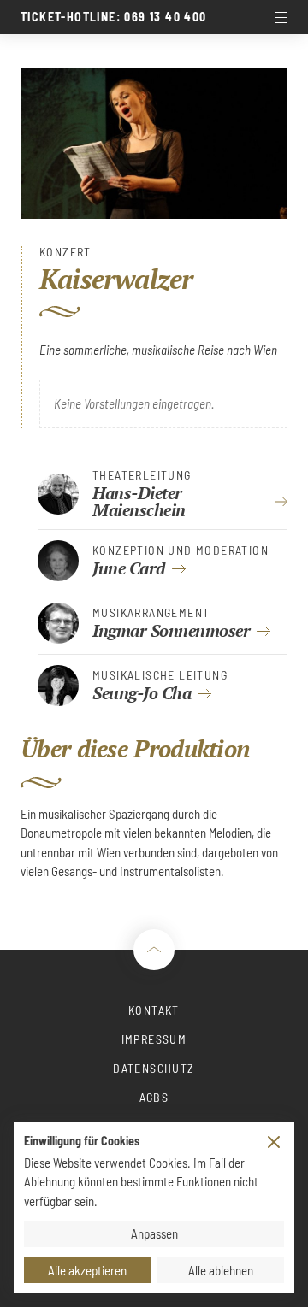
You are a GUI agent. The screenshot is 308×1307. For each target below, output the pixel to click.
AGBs (154, 1097)
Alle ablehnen (220, 1270)
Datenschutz (153, 1068)
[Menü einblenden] (280, 17)
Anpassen (154, 1233)
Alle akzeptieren (87, 1270)
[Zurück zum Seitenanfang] (154, 949)
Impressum (154, 1039)
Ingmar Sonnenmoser (171, 630)
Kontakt (154, 1010)
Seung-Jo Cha (141, 692)
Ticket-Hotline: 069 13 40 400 (114, 17)
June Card (128, 568)
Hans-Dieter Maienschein (139, 501)
